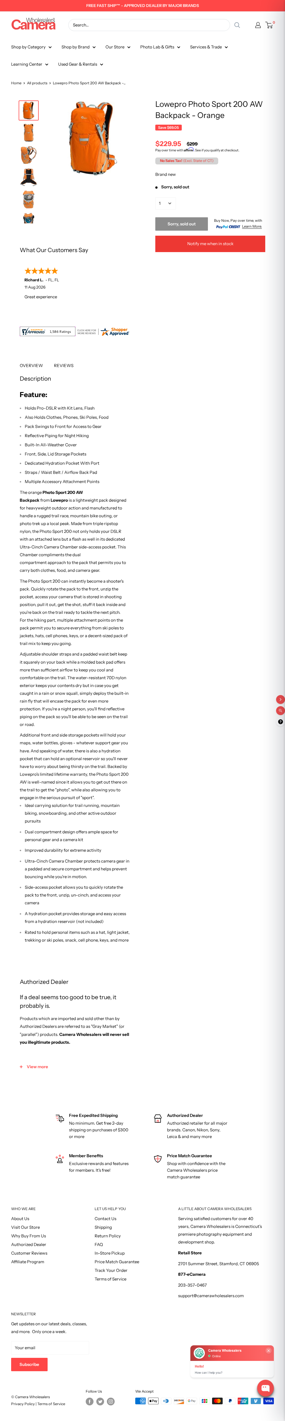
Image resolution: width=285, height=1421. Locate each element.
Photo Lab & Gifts (157, 47)
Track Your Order (111, 1270)
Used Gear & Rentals (77, 64)
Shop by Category (28, 47)
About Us (20, 1218)
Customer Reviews (29, 1253)
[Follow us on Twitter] (100, 1401)
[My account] (258, 25)
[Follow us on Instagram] (111, 1401)
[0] (269, 25)
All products (37, 83)
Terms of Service (110, 1279)
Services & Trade (206, 47)
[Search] (237, 25)
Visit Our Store (25, 1227)
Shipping (103, 1227)
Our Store (114, 47)
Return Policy (108, 1235)
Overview (31, 365)
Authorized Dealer (28, 1244)
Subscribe (29, 1364)
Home (16, 83)
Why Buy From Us (28, 1235)
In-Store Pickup (110, 1253)
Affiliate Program (27, 1261)
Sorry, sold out (182, 223)
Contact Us (105, 1218)
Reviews (63, 365)
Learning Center (26, 64)
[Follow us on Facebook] (90, 1401)
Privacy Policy (23, 1404)
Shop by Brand (76, 47)
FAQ (99, 1244)
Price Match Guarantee (117, 1261)
